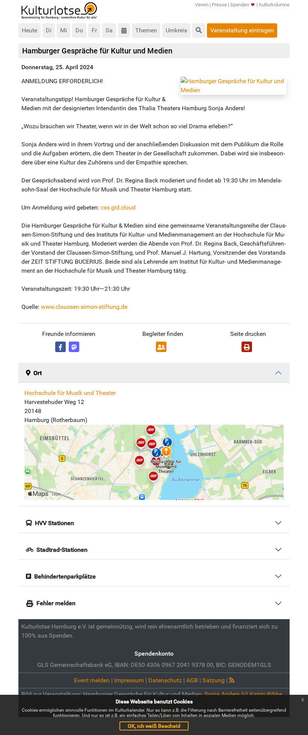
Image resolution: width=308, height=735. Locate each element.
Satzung (213, 680)
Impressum (129, 680)
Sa (109, 30)
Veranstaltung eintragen (242, 30)
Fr (94, 30)
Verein (201, 5)
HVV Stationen (54, 523)
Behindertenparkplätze (65, 576)
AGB (192, 680)
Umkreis (176, 30)
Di (48, 30)
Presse (219, 5)
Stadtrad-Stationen (62, 549)
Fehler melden (55, 603)
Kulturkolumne (274, 5)
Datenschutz (165, 680)
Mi (63, 30)
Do (79, 30)
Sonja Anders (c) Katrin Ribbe (243, 694)
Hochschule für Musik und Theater (70, 392)
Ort (37, 373)
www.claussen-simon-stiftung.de (84, 306)
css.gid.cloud (118, 207)
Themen (146, 30)
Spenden (239, 5)
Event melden (92, 680)
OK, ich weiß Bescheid (154, 726)
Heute (29, 30)
